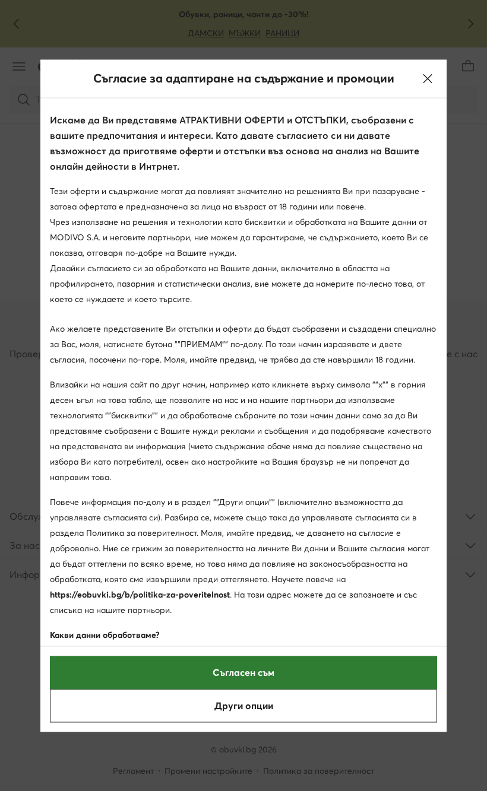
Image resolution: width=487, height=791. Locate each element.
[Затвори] (427, 78)
